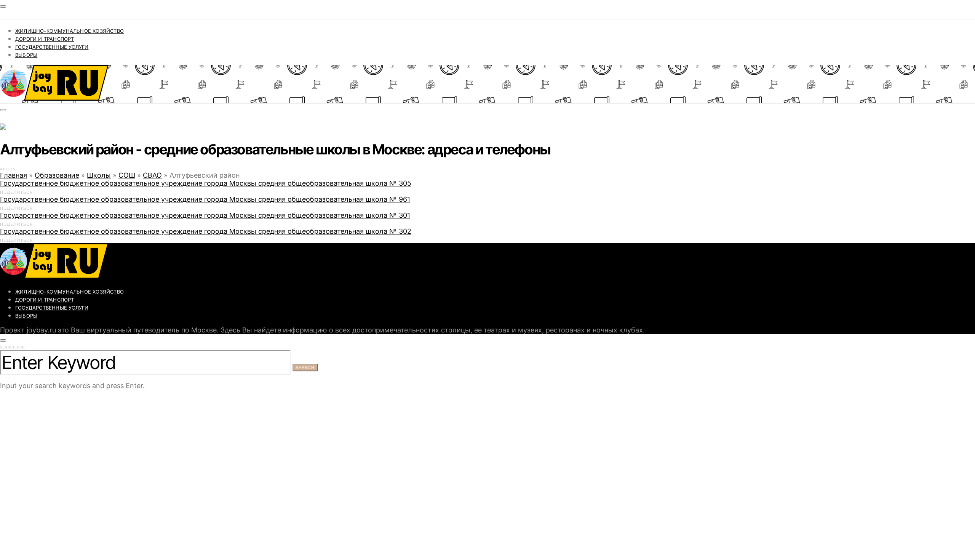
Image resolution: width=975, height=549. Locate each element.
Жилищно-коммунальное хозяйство (69, 31)
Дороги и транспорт (44, 39)
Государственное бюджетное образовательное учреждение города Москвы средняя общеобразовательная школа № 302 (205, 231)
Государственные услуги (51, 47)
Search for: (13, 347)
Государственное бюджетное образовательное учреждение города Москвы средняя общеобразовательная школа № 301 (205, 215)
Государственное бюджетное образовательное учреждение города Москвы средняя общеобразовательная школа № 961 (205, 199)
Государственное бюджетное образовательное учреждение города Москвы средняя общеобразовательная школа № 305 (205, 183)
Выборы (26, 55)
